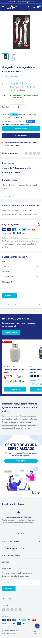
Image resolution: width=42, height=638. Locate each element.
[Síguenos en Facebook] (3, 609)
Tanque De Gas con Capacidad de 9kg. (14, 371)
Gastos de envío (30, 87)
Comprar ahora (21, 136)
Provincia (5, 272)
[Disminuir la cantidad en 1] (12, 107)
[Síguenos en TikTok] (20, 609)
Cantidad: (5, 107)
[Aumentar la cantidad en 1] (24, 107)
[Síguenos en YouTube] (15, 609)
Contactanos (15, 389)
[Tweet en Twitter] (34, 153)
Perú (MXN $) (7, 599)
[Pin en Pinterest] (30, 153)
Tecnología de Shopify (9, 633)
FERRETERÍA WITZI (10, 367)
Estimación (9, 295)
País (3, 261)
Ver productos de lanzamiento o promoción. (21, 2)
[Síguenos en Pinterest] (11, 609)
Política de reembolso (9, 305)
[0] (38, 7)
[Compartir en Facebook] (26, 153)
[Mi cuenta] (34, 7)
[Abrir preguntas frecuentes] (37, 625)
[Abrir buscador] (29, 7)
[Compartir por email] (38, 153)
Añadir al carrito (21, 129)
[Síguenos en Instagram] (7, 609)
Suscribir (8, 589)
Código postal (7, 282)
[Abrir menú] (3, 7)
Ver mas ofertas (11, 332)
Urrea (4, 76)
